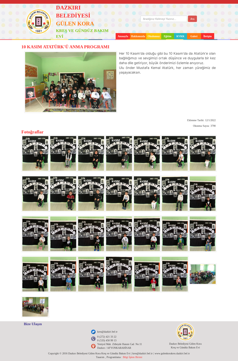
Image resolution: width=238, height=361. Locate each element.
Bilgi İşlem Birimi (132, 357)
